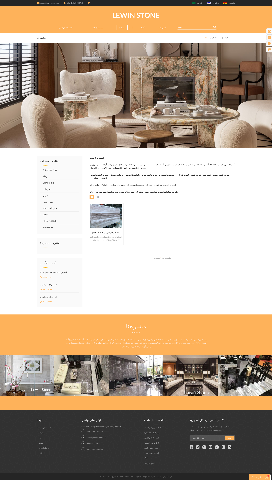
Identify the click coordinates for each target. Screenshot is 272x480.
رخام (45, 176)
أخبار (142, 27)
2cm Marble (48, 182)
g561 (146, 458)
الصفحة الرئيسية (65, 27)
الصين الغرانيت (150, 463)
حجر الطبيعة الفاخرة (152, 433)
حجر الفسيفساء (50, 208)
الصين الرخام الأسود (151, 438)
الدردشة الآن (256, 477)
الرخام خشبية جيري (151, 453)
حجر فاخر (47, 189)
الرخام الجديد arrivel (48, 297)
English (216, 3)
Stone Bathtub (49, 221)
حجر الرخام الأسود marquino (245, 368)
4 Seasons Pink (50, 170)
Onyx (45, 214)
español (232, 3)
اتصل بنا (163, 27)
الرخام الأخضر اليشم (48, 284)
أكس (40, 453)
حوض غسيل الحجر (151, 448)
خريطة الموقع (44, 448)
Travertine (48, 227)
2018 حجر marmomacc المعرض (53, 272)
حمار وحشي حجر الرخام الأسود (190, 368)
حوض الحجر (48, 202)
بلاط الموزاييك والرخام (152, 427)
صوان (45, 195)
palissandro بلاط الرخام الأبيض (106, 232)
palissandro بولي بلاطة (81, 368)
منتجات (122, 27)
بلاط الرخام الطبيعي (151, 443)
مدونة (41, 443)
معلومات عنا (98, 27)
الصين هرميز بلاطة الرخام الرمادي (136, 368)
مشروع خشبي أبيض (27, 368)
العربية (199, 3)
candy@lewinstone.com (49, 3)
